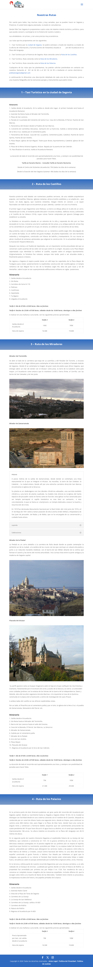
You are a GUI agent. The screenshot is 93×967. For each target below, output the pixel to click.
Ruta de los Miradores (48, 59)
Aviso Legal (53, 961)
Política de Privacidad (67, 961)
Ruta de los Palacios (48, 63)
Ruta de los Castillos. (69, 54)
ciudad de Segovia (34, 45)
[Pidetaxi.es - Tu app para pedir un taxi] (12, 4)
